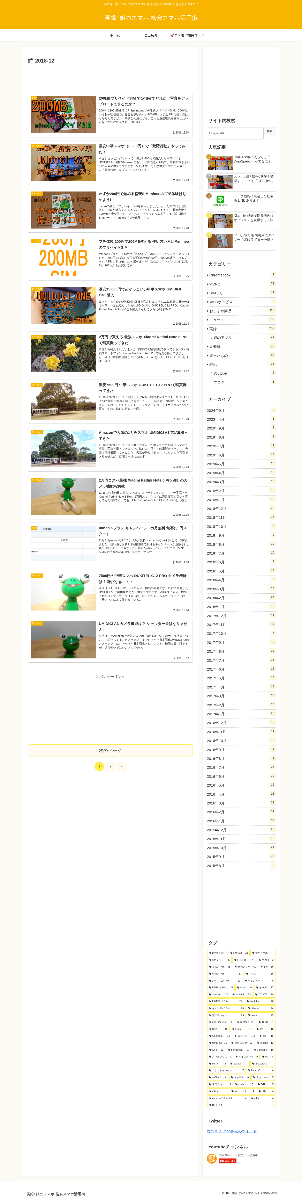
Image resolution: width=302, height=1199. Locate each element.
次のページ (110, 750)
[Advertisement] (110, 77)
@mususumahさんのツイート (232, 1131)
